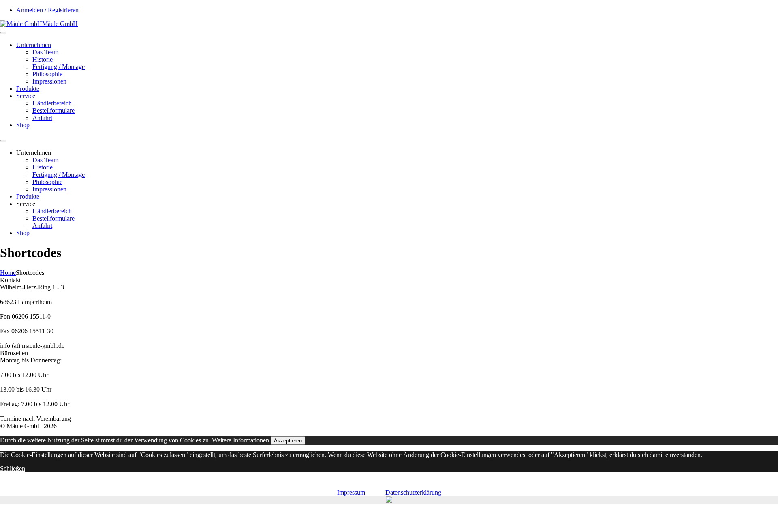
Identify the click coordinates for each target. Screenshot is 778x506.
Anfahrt (42, 117)
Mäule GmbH (60, 23)
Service (25, 95)
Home (8, 272)
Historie (42, 59)
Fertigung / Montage (58, 66)
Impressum (351, 492)
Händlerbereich (52, 103)
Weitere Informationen (240, 440)
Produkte (27, 88)
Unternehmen (33, 44)
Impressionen (49, 81)
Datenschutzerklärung (413, 492)
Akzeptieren (288, 440)
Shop (23, 125)
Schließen (12, 468)
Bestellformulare (53, 110)
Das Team (45, 52)
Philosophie (47, 74)
